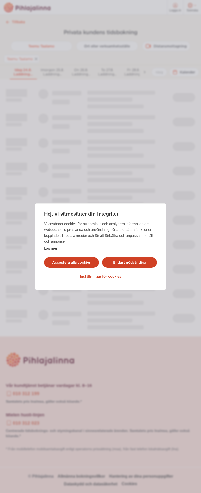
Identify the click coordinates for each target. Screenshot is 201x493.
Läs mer (50, 248)
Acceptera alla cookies (71, 262)
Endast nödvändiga (129, 262)
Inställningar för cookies (100, 276)
